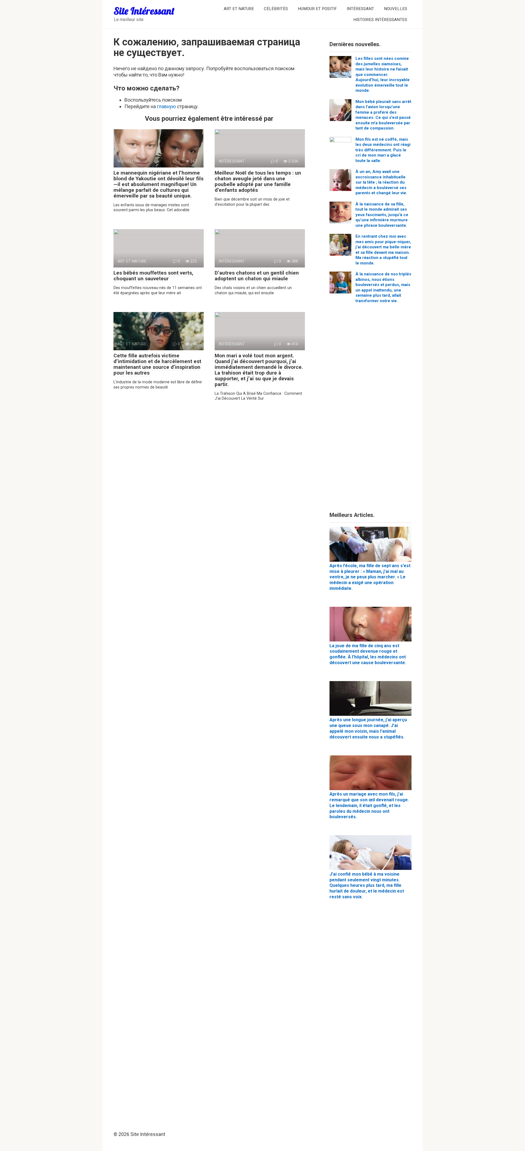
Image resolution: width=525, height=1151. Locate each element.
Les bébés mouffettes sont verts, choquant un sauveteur (153, 276)
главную (166, 106)
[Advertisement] (370, 409)
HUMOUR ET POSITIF (317, 8)
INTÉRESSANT (360, 8)
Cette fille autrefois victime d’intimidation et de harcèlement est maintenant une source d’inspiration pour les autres (157, 364)
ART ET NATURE (239, 8)
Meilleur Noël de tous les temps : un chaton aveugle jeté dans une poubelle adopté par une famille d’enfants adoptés (258, 181)
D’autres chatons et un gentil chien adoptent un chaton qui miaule (257, 276)
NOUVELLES (395, 8)
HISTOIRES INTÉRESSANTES (380, 19)
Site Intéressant (144, 11)
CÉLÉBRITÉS (276, 8)
